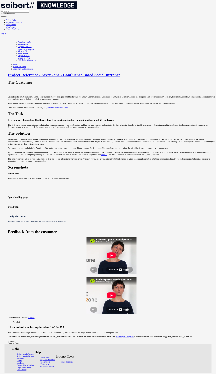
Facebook (20, 358)
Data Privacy (22, 370)
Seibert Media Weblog (25, 356)
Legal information (24, 367)
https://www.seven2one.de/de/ (56, 107)
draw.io (104, 155)
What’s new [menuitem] (10, 27)
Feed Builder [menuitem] (11, 25)
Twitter (19, 361)
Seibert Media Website (25, 354)
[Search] (2, 11)
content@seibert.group (125, 337)
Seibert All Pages (19, 67)
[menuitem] (24, 42)
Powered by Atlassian (25, 365)
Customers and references (23, 69)
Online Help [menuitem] (11, 20)
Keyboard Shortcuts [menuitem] (14, 22)
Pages (15, 64)
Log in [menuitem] (3, 33)
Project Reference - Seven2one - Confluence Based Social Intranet (64, 75)
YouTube (20, 363)
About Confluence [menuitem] (13, 29)
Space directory (67, 362)
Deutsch (31, 318)
